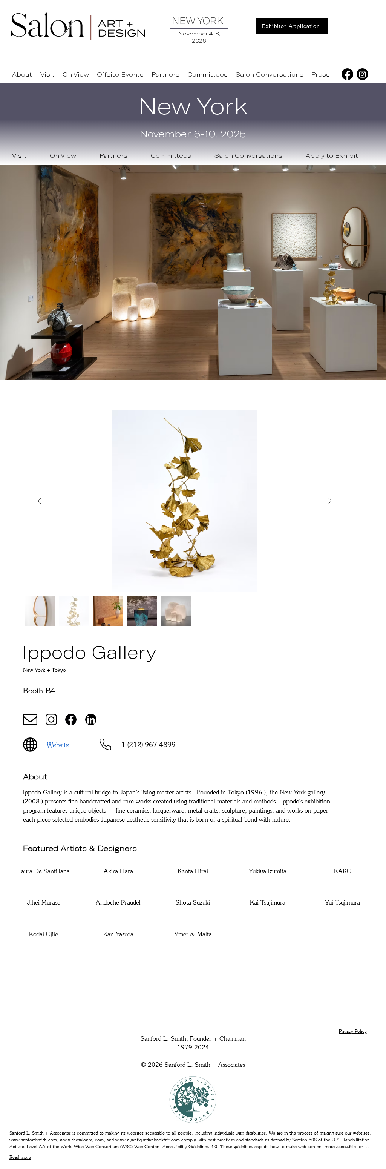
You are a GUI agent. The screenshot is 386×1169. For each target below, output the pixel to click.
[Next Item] (329, 501)
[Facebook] (347, 74)
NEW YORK (198, 20)
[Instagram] (362, 74)
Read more (20, 1157)
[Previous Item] (39, 501)
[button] (48, 74)
